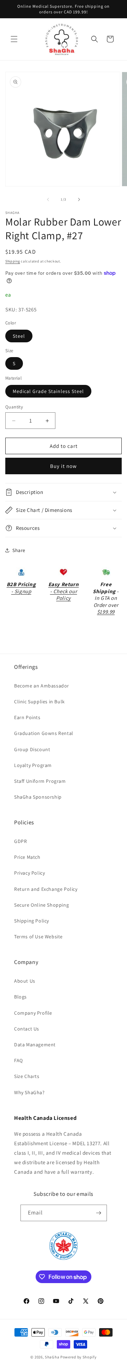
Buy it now (63, 466)
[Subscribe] (99, 1213)
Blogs (20, 997)
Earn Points (27, 717)
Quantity (14, 407)
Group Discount (32, 749)
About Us (24, 981)
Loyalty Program (33, 765)
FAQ (18, 1060)
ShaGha (52, 1357)
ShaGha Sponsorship (38, 797)
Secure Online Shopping (41, 905)
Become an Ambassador (41, 686)
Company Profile (33, 1013)
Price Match (27, 857)
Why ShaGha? (29, 1092)
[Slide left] (48, 199)
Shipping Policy (31, 921)
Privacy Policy (29, 873)
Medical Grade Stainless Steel (48, 391)
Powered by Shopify (78, 1357)
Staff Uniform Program (40, 781)
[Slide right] (79, 199)
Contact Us (26, 1029)
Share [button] (18, 550)
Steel (19, 336)
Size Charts (27, 1076)
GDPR (20, 841)
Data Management (35, 1044)
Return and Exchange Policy (46, 889)
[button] (14, 39)
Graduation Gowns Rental (43, 733)
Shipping (12, 261)
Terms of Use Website (38, 936)
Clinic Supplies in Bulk (39, 701)
